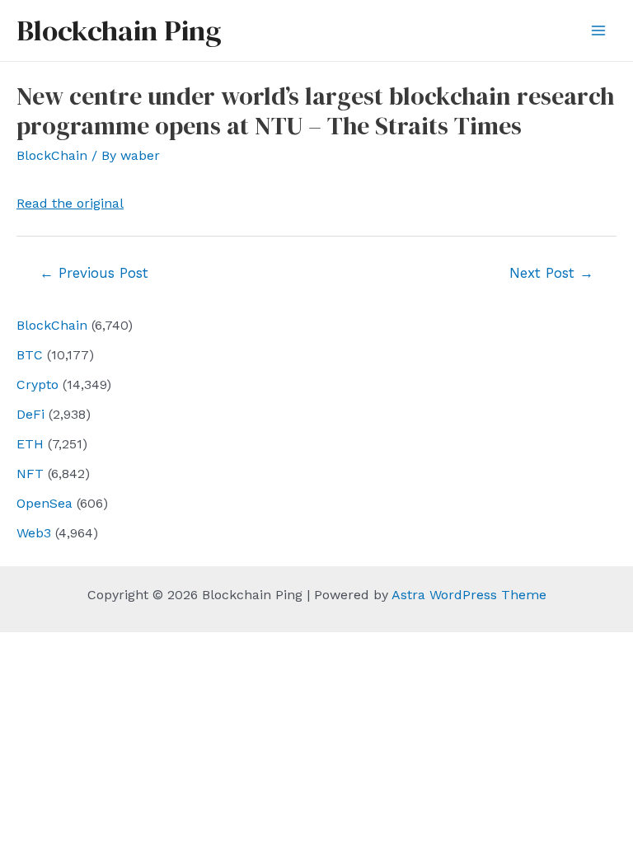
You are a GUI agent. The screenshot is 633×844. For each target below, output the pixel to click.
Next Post (551, 273)
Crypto (37, 384)
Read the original (70, 203)
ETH (30, 444)
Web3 (33, 533)
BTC (29, 355)
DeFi (30, 414)
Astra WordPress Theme (469, 595)
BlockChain (51, 325)
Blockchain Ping (118, 30)
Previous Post (94, 273)
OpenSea (44, 503)
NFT (30, 473)
